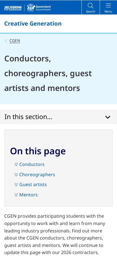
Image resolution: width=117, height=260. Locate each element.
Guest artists (32, 184)
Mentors (28, 195)
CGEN (14, 40)
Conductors (31, 164)
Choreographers (36, 174)
